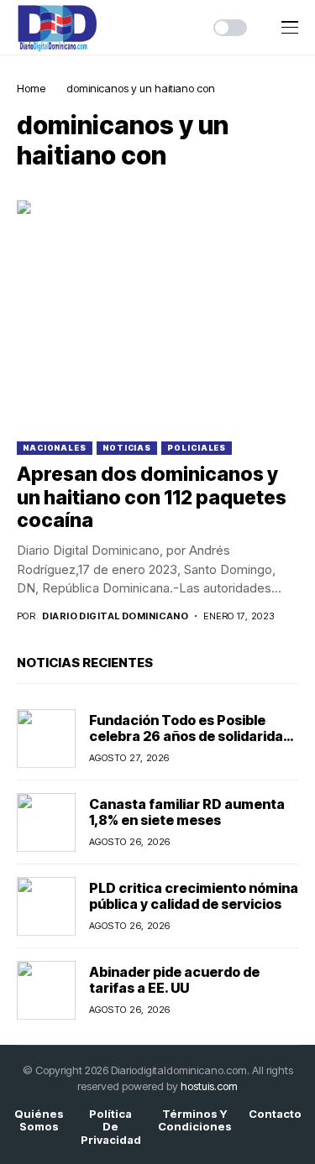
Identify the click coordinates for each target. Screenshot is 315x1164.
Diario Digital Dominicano (115, 616)
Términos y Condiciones (195, 1121)
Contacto (275, 1114)
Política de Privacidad (111, 1127)
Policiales (196, 447)
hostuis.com (209, 1086)
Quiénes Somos (39, 1121)
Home (31, 88)
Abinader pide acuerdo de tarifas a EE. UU (174, 979)
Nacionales (55, 447)
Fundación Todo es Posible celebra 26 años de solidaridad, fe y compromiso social (193, 736)
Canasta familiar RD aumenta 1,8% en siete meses (187, 812)
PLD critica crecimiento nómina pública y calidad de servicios (193, 896)
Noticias (126, 447)
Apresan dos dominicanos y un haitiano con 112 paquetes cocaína (151, 497)
